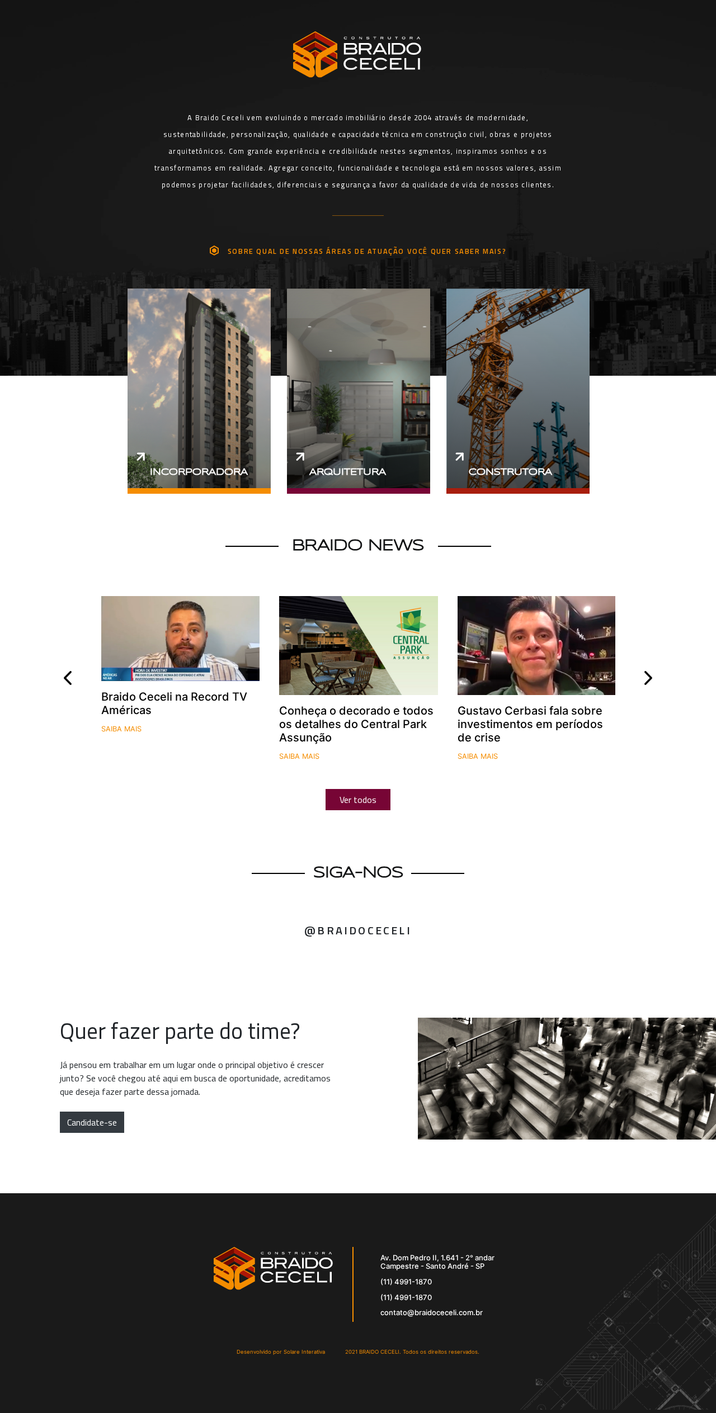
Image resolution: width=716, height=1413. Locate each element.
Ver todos (358, 799)
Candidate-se (92, 1122)
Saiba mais (121, 729)
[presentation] (68, 678)
